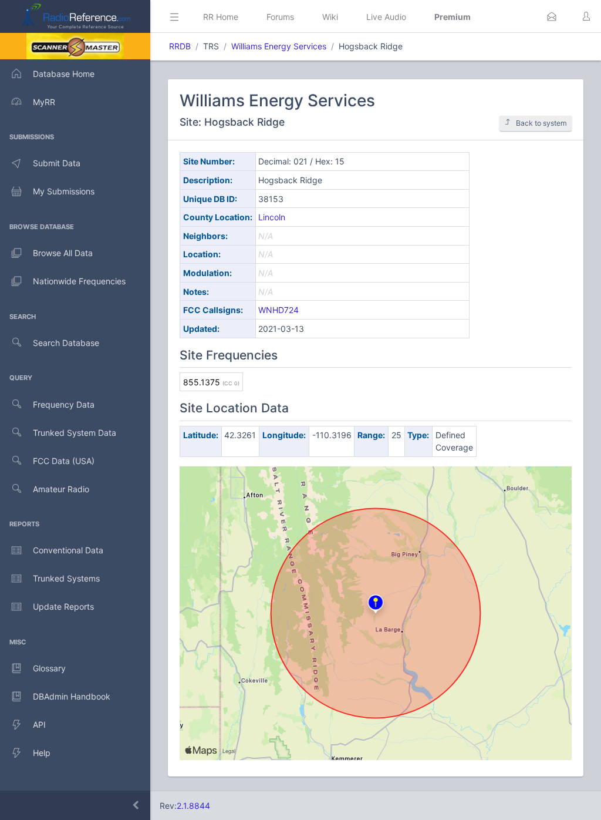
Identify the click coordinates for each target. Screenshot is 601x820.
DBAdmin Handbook (71, 696)
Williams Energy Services (278, 46)
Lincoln (271, 217)
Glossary (49, 668)
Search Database (66, 343)
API (39, 725)
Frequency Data (63, 404)
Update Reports (63, 606)
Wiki (330, 17)
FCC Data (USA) (63, 461)
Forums (280, 17)
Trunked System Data (74, 433)
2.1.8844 (193, 806)
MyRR (44, 102)
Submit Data (56, 163)
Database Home (63, 74)
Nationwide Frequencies (79, 281)
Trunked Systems (66, 578)
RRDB (180, 46)
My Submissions (63, 191)
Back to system (541, 123)
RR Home (220, 17)
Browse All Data (63, 253)
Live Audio (386, 17)
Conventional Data (68, 550)
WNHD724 (278, 310)
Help (41, 753)
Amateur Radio (61, 489)
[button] (551, 16)
